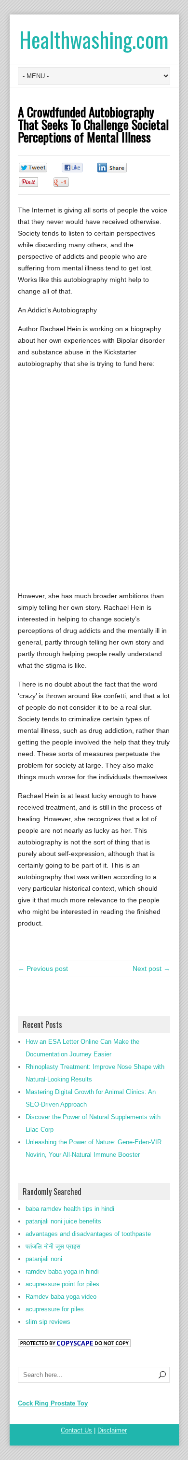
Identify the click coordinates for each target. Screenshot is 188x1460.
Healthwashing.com (94, 39)
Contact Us (76, 1430)
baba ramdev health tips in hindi (70, 1208)
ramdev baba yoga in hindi (62, 1271)
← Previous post (43, 968)
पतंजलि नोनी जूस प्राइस (53, 1246)
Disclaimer (112, 1430)
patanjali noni (44, 1259)
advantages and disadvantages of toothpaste (88, 1233)
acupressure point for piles (62, 1284)
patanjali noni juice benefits (63, 1221)
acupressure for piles (55, 1309)
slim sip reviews (48, 1321)
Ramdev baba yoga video (61, 1296)
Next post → (151, 968)
